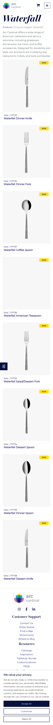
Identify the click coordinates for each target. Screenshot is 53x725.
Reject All (26, 719)
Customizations (26, 662)
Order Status (26, 627)
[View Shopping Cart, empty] (38, 6)
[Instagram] (19, 609)
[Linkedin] (33, 609)
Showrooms (26, 635)
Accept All (26, 704)
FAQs (26, 666)
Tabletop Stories (26, 658)
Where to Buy (26, 639)
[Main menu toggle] (47, 6)
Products (7, 27)
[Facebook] (26, 609)
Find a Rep (26, 631)
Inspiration (26, 654)
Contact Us (26, 623)
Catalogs (26, 650)
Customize (26, 711)
